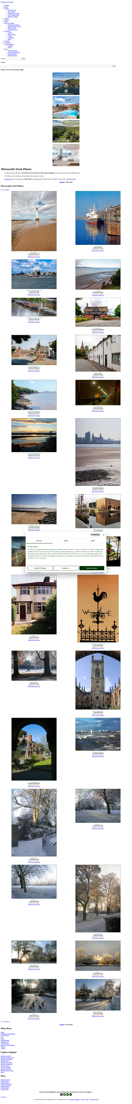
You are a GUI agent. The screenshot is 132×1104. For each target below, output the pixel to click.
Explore (6, 20)
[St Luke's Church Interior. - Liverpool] (98, 679)
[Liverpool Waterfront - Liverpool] (98, 392)
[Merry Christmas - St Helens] (34, 951)
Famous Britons (5, 1086)
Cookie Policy (94, 1099)
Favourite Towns (13, 29)
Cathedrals (11, 37)
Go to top (3, 1097)
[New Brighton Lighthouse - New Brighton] (98, 733)
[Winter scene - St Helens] (34, 822)
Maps (5, 21)
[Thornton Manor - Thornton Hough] (98, 311)
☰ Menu (6, 5)
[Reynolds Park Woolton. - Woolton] (98, 994)
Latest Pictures (12, 10)
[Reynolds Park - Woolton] (34, 665)
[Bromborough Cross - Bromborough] (34, 349)
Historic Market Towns (14, 26)
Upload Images (5, 1040)
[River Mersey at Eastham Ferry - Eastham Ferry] (34, 394)
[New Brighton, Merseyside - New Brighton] (98, 451)
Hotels (10, 47)
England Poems (12, 55)
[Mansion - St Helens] (98, 955)
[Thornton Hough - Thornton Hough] (34, 748)
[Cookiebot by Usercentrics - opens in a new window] (92, 535)
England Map (4, 1089)
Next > (8, 190)
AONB (10, 33)
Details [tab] (66, 540)
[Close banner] (103, 535)
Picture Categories (6, 1069)
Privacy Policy (85, 1099)
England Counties (6, 1056)
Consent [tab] (39, 540)
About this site (5, 1035)
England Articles (12, 50)
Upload (6, 18)
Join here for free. (71, 179)
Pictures (6, 8)
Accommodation (9, 44)
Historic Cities (12, 28)
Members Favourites (13, 13)
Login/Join (7, 42)
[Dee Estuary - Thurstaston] (98, 274)
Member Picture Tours (7, 1070)
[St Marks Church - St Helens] (98, 898)
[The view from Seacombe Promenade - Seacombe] (34, 273)
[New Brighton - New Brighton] (34, 220)
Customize (65, 568)
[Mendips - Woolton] (34, 604)
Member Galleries (13, 16)
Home (6, 7)
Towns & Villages (9, 23)
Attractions (7, 31)
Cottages (10, 46)
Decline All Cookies (40, 568)
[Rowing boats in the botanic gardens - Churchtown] (34, 306)
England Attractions (6, 1062)
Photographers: (8, 179)
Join (2, 1037)
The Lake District (6, 1067)
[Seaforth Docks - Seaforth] (98, 217)
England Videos (12, 54)
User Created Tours (13, 15)
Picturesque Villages (13, 25)
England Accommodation (8, 1034)
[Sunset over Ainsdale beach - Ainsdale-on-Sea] (34, 434)
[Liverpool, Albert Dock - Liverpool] (98, 510)
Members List (5, 1042)
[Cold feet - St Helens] (34, 995)
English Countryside (6, 1064)
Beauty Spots (11, 34)
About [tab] (93, 540)
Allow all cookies (92, 568)
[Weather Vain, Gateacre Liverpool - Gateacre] (98, 608)
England (62, 182)
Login (2, 1038)
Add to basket (31, 257)
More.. (6, 49)
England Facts (5, 1081)
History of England (6, 1084)
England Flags (5, 1088)
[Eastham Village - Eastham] (98, 352)
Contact (3, 1048)
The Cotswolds (5, 1066)
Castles (10, 36)
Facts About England (14, 52)
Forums (3, 1047)
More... (10, 39)
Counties (6, 41)
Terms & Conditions (74, 1099)
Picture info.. (37, 257)
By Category (11, 12)
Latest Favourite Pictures (8, 1045)
